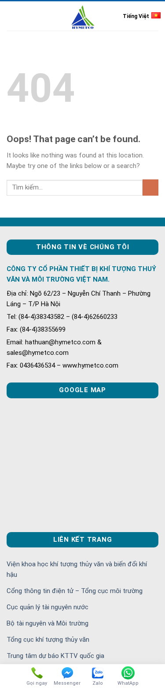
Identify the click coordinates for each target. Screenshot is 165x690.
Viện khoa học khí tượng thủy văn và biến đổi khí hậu (77, 569)
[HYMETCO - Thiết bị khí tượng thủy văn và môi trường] (82, 16)
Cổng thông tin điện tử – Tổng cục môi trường (75, 591)
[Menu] (12, 16)
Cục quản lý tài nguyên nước (47, 607)
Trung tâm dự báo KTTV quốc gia (55, 656)
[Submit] (150, 187)
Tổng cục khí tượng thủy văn (48, 640)
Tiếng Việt (136, 16)
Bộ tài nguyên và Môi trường (47, 623)
